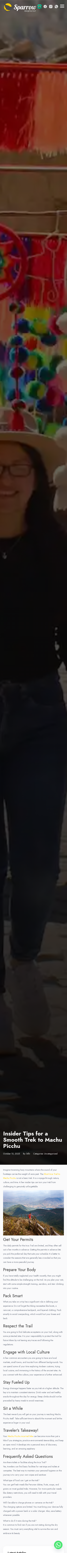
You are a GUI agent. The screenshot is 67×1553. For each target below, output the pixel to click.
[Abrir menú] (62, 6)
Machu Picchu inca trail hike (20, 1436)
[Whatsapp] (58, 1545)
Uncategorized (50, 1153)
